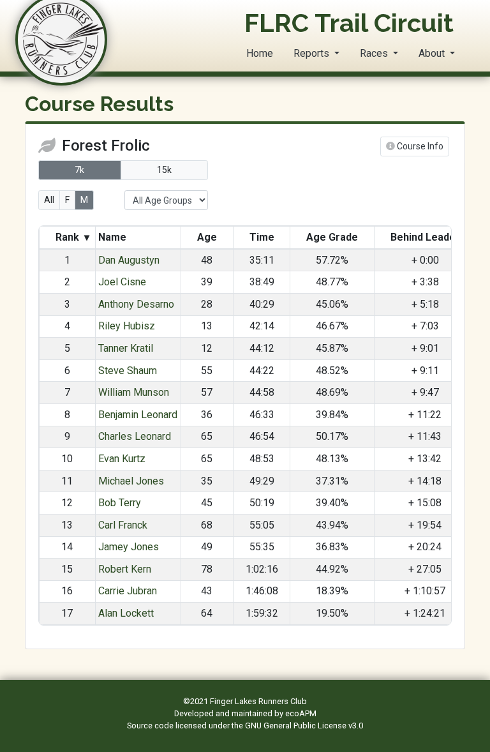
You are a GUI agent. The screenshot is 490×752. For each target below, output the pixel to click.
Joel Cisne (122, 282)
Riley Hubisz (126, 326)
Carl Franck (122, 525)
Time (262, 237)
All (49, 200)
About (433, 53)
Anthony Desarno (136, 304)
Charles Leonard (134, 436)
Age (207, 237)
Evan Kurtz (121, 459)
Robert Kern (124, 569)
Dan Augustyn (129, 260)
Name (113, 237)
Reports (312, 53)
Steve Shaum (127, 371)
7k (79, 170)
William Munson (133, 392)
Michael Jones (131, 481)
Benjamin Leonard (137, 415)
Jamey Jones (128, 547)
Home (259, 53)
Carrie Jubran (127, 591)
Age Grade (332, 237)
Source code (151, 725)
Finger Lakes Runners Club (258, 701)
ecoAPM (300, 713)
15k (164, 170)
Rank (71, 237)
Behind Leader (425, 237)
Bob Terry (119, 503)
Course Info (419, 146)
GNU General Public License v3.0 (304, 725)
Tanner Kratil (125, 348)
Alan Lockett (126, 613)
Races (375, 53)
